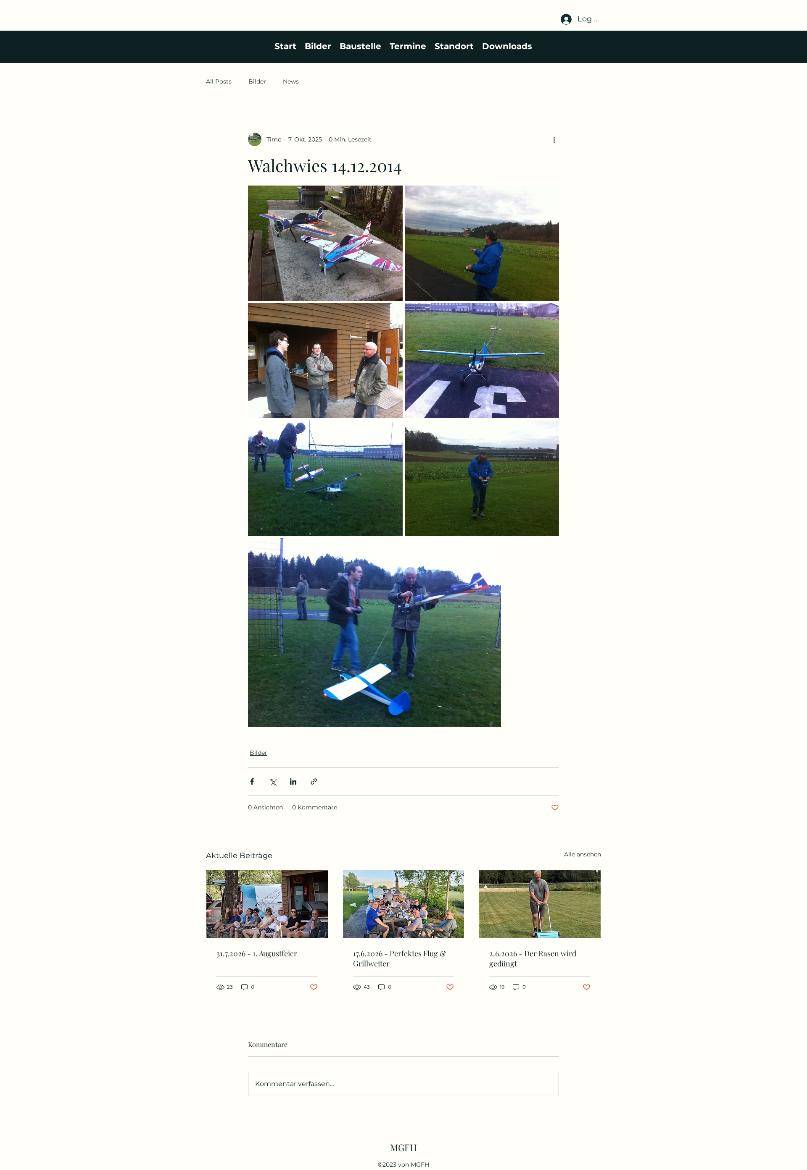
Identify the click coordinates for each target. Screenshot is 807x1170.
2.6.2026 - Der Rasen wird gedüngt (532, 958)
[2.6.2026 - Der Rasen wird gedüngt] (540, 904)
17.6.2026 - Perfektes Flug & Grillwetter (399, 958)
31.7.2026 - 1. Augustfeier (256, 953)
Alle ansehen (582, 854)
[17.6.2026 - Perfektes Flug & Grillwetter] (403, 904)
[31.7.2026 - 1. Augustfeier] (267, 904)
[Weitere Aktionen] (554, 139)
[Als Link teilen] (314, 781)
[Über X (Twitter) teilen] (273, 781)
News (291, 81)
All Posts (219, 81)
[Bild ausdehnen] (325, 243)
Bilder (257, 81)
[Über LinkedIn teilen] (293, 781)
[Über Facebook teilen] (252, 781)
